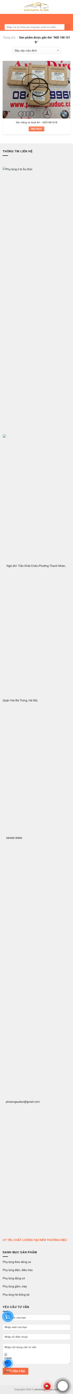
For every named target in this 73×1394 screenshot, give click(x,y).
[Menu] (35, 18)
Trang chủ (9, 37)
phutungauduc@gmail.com (23, 1102)
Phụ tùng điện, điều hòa (18, 1270)
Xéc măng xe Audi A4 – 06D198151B (36, 122)
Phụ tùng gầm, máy (15, 1286)
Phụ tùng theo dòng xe (17, 1262)
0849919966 (13, 838)
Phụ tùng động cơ (14, 1278)
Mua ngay (36, 129)
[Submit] (67, 27)
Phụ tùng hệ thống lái (16, 1295)
